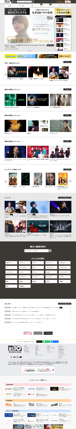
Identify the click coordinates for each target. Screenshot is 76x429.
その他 (47, 272)
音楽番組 (22, 286)
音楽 (50, 5)
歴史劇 (34, 281)
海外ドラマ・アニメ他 (63, 5)
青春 (7, 286)
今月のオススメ (26, 348)
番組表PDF (37, 349)
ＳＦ (7, 267)
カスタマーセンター (62, 353)
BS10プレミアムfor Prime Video (26, 351)
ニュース (48, 350)
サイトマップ (61, 356)
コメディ (22, 272)
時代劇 (21, 281)
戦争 (7, 281)
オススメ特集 (21, 5)
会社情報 (60, 357)
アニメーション (63, 267)
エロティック (9, 272)
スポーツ (35, 272)
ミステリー (62, 276)
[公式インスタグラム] (17, 357)
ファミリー (35, 276)
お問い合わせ (61, 348)
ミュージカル (23, 267)
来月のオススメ (26, 349)
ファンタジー (49, 276)
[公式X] (11, 357)
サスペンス (22, 262)
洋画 (32, 5)
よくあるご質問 (61, 352)
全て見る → (67, 62)
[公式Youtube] (20, 357)
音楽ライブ (9, 262)
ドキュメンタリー (64, 272)
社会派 (47, 281)
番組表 (9, 5)
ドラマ (34, 262)
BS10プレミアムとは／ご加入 (50, 349)
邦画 (41, 5)
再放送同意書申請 (61, 349)
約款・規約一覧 (61, 350)
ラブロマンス (63, 262)
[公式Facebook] (14, 357)
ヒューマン (22, 276)
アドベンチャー (50, 267)
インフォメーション (50, 351)
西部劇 (61, 281)
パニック (8, 276)
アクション (48, 262)
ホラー (34, 267)
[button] (6, 29)
